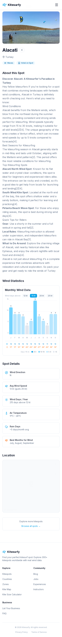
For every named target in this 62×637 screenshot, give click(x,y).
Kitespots (7, 574)
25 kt (50, 296)
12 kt (25, 296)
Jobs (35, 579)
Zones (5, 584)
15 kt (33, 296)
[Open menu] (57, 5)
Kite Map (6, 589)
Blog (35, 574)
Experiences (39, 584)
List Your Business (11, 608)
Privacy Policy (21, 632)
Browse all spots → (31, 526)
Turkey (9, 56)
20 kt (41, 296)
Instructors (38, 589)
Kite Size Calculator (12, 594)
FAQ (4, 613)
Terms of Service (39, 632)
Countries (7, 579)
